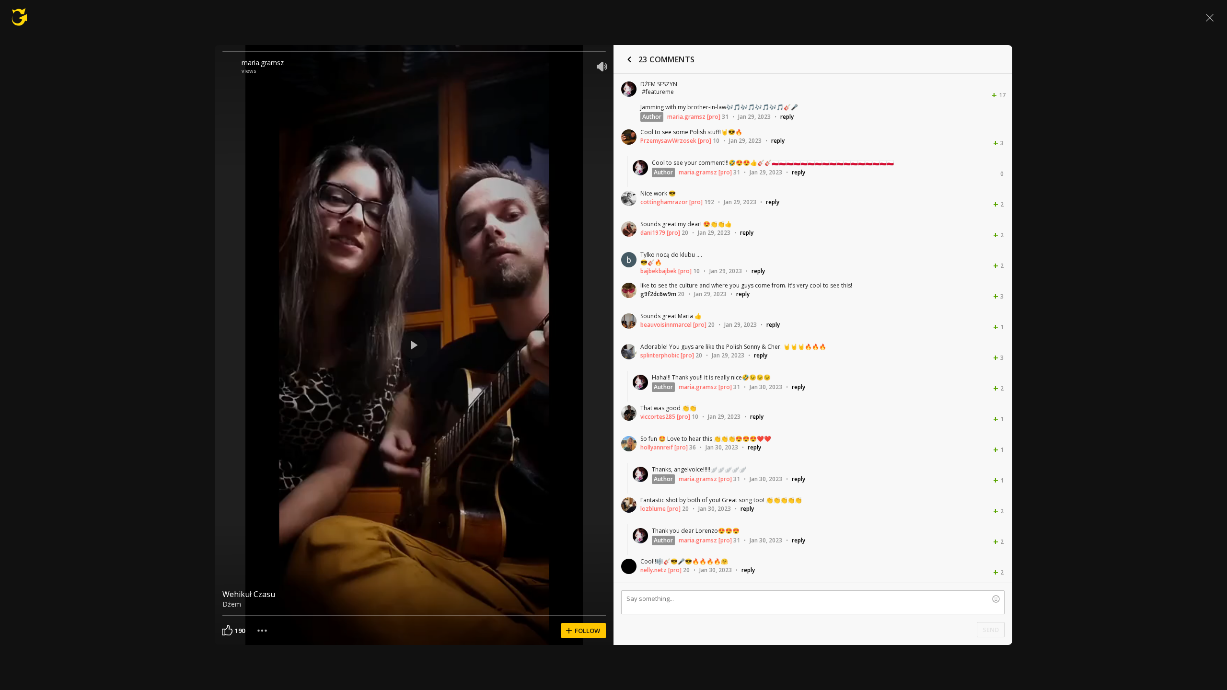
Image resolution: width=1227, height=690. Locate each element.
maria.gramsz (263, 62)
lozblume (653, 509)
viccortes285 (657, 417)
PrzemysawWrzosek (668, 141)
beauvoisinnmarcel (666, 325)
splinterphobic (659, 355)
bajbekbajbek (658, 271)
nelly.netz (653, 570)
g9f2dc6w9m (658, 294)
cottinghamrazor (664, 202)
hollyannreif (656, 447)
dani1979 (652, 233)
